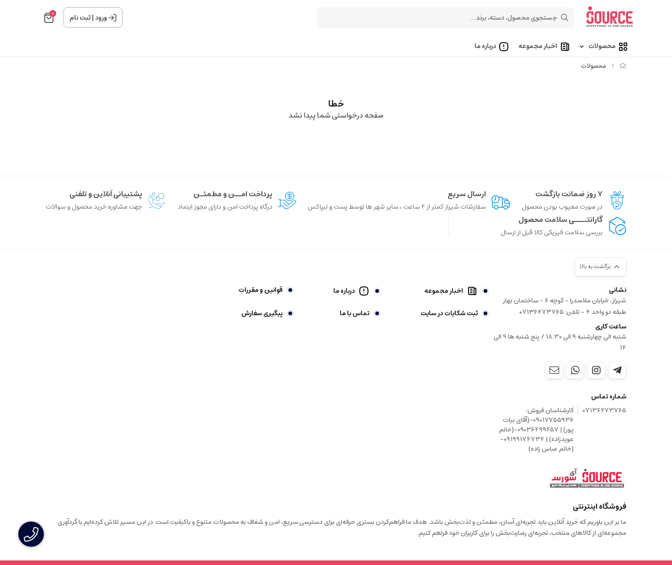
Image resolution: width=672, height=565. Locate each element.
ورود (101, 17)
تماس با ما (354, 313)
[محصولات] (587, 479)
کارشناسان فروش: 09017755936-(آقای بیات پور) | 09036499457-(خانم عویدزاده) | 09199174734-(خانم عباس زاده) (536, 430)
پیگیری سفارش (262, 313)
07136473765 (604, 411)
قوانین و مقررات (261, 290)
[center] (564, 17)
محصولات (601, 46)
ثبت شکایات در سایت (449, 313)
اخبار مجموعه (537, 46)
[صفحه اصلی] (622, 66)
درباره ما (485, 46)
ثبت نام (80, 17)
